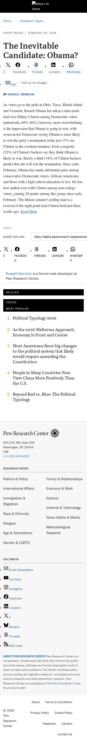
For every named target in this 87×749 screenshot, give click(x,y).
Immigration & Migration (14, 501)
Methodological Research (58, 530)
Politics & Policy (15, 478)
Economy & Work (59, 488)
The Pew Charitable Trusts (63, 683)
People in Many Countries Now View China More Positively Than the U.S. (43, 378)
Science (52, 498)
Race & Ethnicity (16, 513)
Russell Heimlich (21, 94)
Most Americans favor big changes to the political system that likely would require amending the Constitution (45, 353)
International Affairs (18, 488)
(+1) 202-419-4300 (16, 456)
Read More (29, 211)
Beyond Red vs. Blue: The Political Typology (44, 397)
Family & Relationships (64, 478)
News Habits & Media (63, 517)
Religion (9, 523)
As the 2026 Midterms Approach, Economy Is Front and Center (44, 332)
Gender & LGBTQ (16, 542)
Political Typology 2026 (34, 318)
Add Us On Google (34, 83)
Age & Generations (17, 532)
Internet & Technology (63, 507)
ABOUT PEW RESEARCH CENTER (24, 656)
